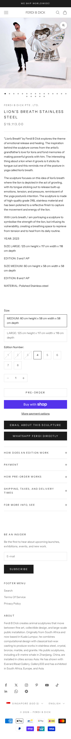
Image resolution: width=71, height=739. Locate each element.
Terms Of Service (15, 597)
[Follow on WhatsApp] (16, 691)
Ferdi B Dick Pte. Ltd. (21, 105)
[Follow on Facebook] (6, 685)
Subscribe (19, 569)
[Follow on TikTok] (57, 685)
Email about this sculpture (35, 425)
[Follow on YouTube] (47, 685)
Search (8, 590)
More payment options (35, 413)
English (55, 703)
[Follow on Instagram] (26, 685)
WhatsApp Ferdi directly (36, 436)
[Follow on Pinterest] (37, 685)
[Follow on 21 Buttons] (26, 691)
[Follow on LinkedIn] (6, 691)
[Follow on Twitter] (16, 685)
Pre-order (35, 392)
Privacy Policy (12, 603)
